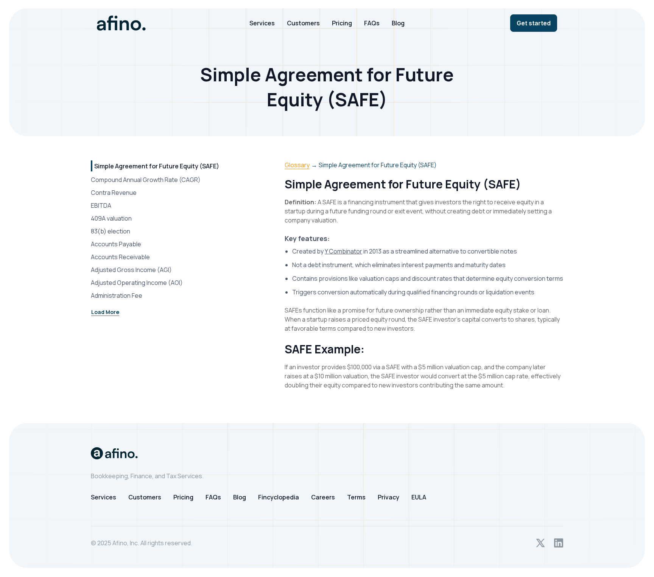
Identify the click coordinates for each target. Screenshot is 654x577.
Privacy (388, 497)
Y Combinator (343, 251)
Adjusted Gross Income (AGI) (131, 270)
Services (262, 23)
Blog (398, 23)
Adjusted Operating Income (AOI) (137, 282)
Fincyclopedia (278, 497)
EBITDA (101, 205)
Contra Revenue (114, 192)
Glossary (297, 165)
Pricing (342, 23)
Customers (303, 23)
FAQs (372, 23)
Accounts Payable (116, 244)
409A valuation (111, 218)
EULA (418, 497)
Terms (356, 497)
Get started (534, 23)
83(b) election (110, 231)
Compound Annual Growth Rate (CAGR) (146, 180)
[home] (165, 23)
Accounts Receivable (120, 257)
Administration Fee (116, 295)
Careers (323, 497)
